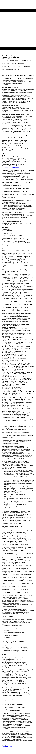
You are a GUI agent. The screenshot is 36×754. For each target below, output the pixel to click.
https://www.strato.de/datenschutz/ (11, 167)
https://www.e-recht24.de (8, 746)
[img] (18, 4)
